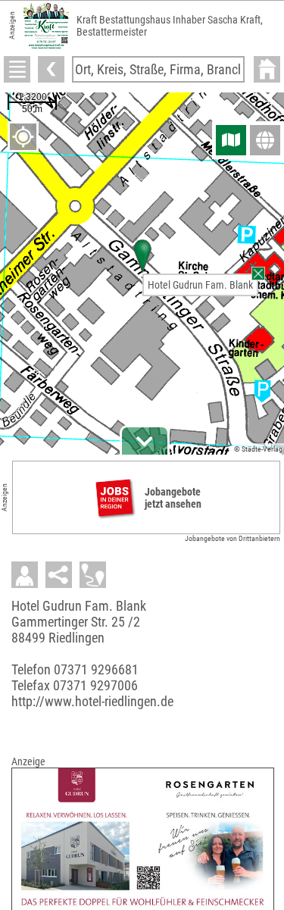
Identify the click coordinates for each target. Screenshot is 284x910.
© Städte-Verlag (258, 449)
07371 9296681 (96, 669)
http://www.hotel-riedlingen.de (92, 701)
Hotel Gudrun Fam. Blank (200, 285)
